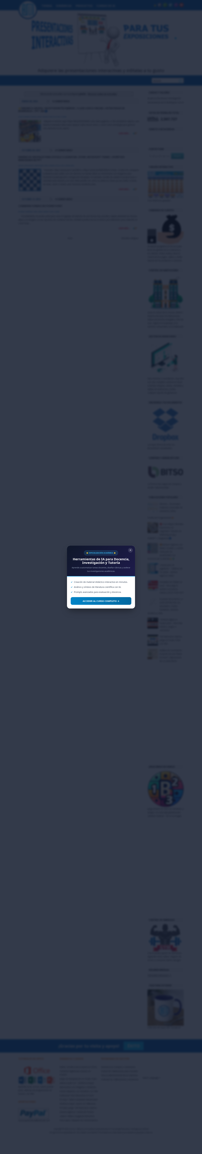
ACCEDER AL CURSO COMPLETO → (101, 600)
